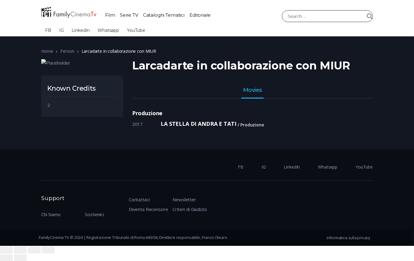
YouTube (136, 30)
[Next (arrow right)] (20, 257)
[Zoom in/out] (48, 250)
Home (47, 51)
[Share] (20, 250)
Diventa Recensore (148, 209)
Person (67, 51)
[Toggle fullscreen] (34, 250)
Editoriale (200, 15)
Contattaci (139, 199)
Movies (252, 90)
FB (48, 30)
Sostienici (94, 214)
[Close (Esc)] (6, 250)
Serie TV (129, 15)
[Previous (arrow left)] (6, 257)
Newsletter (184, 199)
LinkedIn (81, 30)
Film (110, 15)
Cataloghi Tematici (164, 15)
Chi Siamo (51, 214)
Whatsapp (108, 30)
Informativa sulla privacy (348, 237)
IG (61, 30)
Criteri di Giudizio (189, 209)
